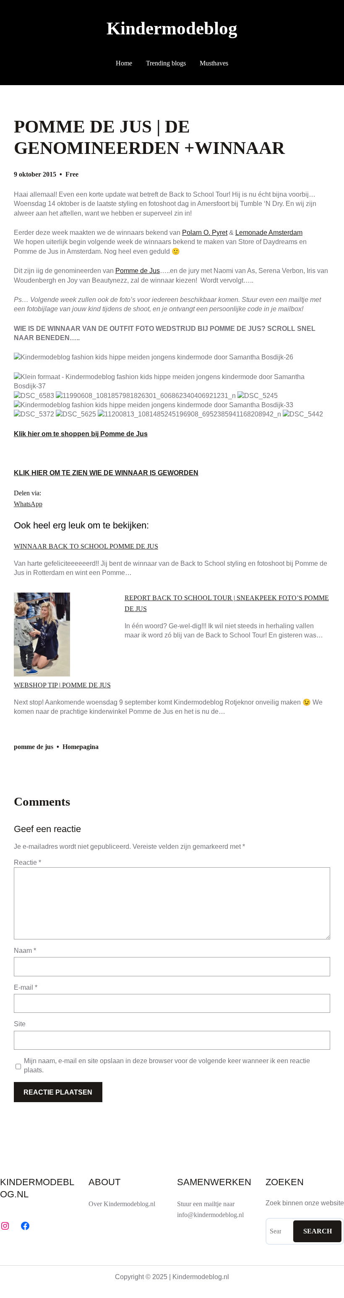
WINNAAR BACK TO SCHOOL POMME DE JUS (86, 546)
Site (20, 1023)
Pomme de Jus (137, 270)
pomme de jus (33, 746)
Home (124, 63)
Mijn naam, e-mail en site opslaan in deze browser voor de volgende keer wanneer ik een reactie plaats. (167, 1065)
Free (71, 174)
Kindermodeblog (172, 28)
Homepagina (81, 746)
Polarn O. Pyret (204, 232)
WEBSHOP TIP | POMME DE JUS (62, 685)
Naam (25, 950)
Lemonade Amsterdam (268, 232)
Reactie (27, 862)
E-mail (25, 987)
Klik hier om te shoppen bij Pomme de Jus (81, 433)
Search (317, 1231)
